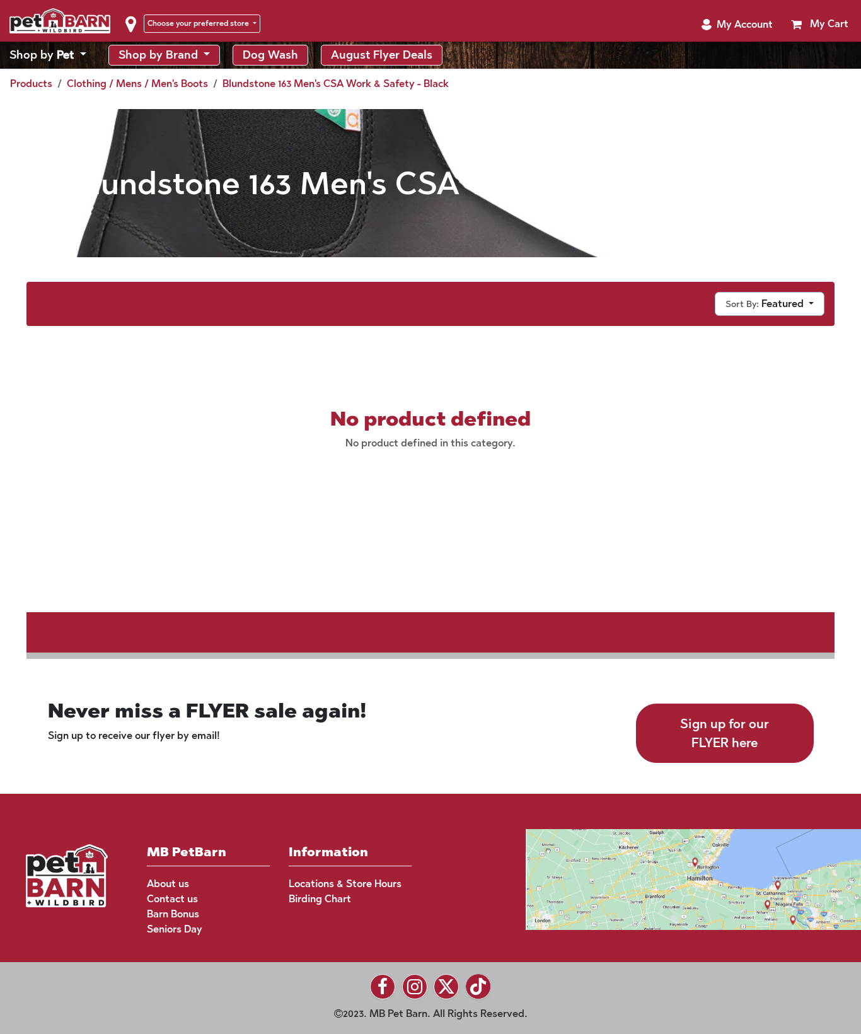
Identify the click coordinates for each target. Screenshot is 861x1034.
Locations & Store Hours (345, 884)
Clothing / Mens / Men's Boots (137, 84)
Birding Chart (320, 899)
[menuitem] (48, 55)
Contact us (172, 899)
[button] (737, 24)
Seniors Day (174, 929)
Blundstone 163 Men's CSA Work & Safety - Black (335, 84)
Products (31, 84)
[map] (669, 878)
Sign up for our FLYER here (724, 733)
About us (168, 884)
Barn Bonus (173, 914)
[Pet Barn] (67, 875)
